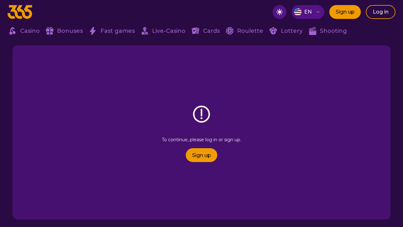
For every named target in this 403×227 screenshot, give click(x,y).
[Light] (280, 12)
